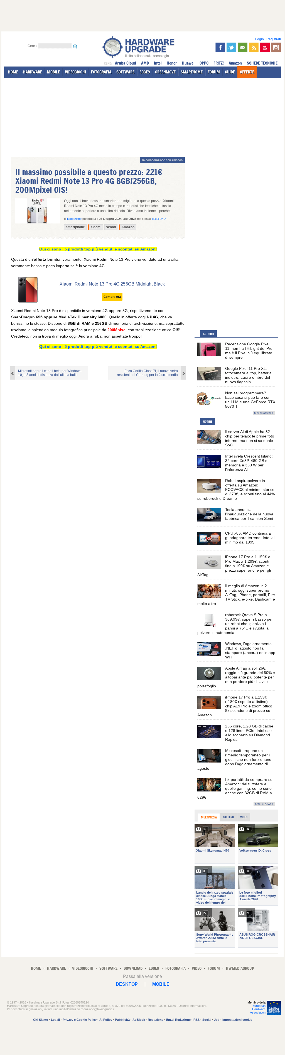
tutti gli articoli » (264, 412)
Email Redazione (178, 1019)
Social (206, 1019)
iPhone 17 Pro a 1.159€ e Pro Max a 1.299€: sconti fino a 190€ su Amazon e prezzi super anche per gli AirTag (234, 566)
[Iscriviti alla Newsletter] (242, 47)
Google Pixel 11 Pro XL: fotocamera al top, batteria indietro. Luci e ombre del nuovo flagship (248, 375)
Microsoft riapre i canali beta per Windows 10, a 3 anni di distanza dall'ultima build (49, 373)
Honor (172, 63)
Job (217, 1019)
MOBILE (53, 72)
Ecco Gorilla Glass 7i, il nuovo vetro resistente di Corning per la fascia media (147, 373)
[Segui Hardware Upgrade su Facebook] (220, 47)
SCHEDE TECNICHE (262, 63)
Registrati (273, 39)
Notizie (207, 421)
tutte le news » (264, 803)
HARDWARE (32, 72)
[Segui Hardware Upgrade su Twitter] (231, 47)
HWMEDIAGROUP (240, 968)
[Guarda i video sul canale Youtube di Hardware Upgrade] (265, 47)
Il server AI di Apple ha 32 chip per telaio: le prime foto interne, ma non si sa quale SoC (249, 438)
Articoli (208, 334)
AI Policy (105, 1019)
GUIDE (230, 72)
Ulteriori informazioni (192, 1005)
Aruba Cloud (125, 63)
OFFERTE (247, 72)
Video (243, 817)
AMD (145, 63)
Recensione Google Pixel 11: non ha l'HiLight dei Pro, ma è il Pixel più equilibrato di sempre (249, 351)
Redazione (155, 1019)
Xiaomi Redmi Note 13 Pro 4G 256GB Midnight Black (112, 284)
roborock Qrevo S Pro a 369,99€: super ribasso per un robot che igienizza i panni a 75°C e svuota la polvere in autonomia (235, 624)
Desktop (127, 984)
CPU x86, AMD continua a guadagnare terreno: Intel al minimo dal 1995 (249, 537)
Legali (55, 1019)
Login (259, 39)
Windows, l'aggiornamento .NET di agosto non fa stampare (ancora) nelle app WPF (250, 650)
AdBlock (138, 1019)
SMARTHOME (192, 72)
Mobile (160, 984)
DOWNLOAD (133, 968)
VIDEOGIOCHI (75, 72)
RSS (196, 1019)
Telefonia (159, 219)
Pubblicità (122, 1019)
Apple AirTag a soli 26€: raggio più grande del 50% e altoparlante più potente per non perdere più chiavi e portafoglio (236, 677)
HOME (13, 72)
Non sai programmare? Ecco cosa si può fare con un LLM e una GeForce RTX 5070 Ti (250, 400)
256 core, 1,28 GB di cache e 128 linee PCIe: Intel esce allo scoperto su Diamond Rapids (249, 733)
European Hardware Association (258, 1009)
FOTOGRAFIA (101, 72)
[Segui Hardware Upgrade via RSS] (254, 47)
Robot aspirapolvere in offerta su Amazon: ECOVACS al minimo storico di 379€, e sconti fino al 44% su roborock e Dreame (236, 489)
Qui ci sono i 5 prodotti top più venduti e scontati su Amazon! (98, 249)
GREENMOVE (165, 72)
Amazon (235, 63)
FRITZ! (218, 63)
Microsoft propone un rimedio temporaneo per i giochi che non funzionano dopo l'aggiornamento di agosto (234, 759)
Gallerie (228, 817)
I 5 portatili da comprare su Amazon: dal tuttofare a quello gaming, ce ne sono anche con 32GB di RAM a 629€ (234, 788)
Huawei (188, 63)
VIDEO (197, 968)
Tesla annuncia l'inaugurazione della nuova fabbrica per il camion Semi (249, 514)
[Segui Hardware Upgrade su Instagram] (276, 47)
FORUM (214, 72)
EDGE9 (144, 72)
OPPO (204, 63)
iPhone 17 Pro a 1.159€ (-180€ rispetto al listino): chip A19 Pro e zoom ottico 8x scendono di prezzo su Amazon (234, 706)
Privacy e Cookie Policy (80, 1019)
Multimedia (209, 817)
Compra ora (112, 296)
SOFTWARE (125, 72)
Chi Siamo (40, 1019)
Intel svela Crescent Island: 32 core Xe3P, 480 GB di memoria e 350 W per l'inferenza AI (249, 463)
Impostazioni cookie (237, 1019)
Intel (158, 63)
